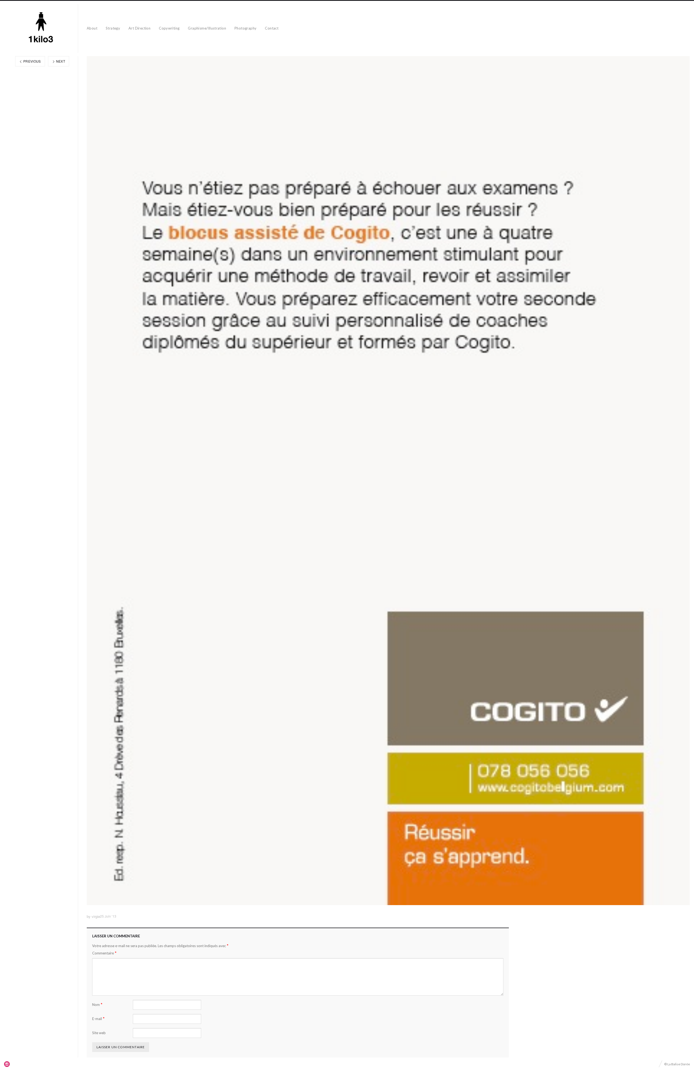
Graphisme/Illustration (207, 28)
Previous (32, 61)
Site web (99, 1033)
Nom (97, 1004)
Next (60, 61)
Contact (271, 28)
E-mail (98, 1018)
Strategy (113, 28)
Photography (245, 28)
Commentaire (104, 953)
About (92, 28)
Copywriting (169, 28)
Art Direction (139, 28)
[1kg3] (41, 28)
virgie (96, 916)
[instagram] (7, 1064)
